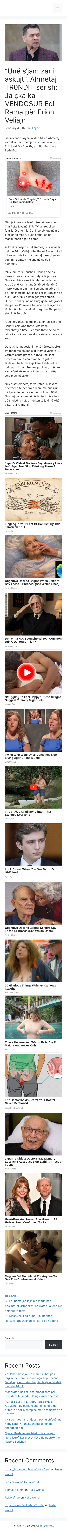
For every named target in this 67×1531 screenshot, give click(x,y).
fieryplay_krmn (14, 1489)
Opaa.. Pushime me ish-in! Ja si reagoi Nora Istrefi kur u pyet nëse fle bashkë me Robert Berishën (32, 1437)
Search (9, 1338)
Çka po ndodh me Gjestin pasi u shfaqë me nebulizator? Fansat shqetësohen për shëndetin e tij (33, 1423)
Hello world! (32, 1482)
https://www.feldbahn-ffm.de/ (24, 1505)
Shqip (13, 1295)
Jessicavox (12, 1482)
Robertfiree (12, 1497)
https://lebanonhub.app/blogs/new (27, 1469)
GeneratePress (45, 1525)
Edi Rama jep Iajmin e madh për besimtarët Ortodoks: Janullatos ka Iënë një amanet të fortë (33, 1305)
